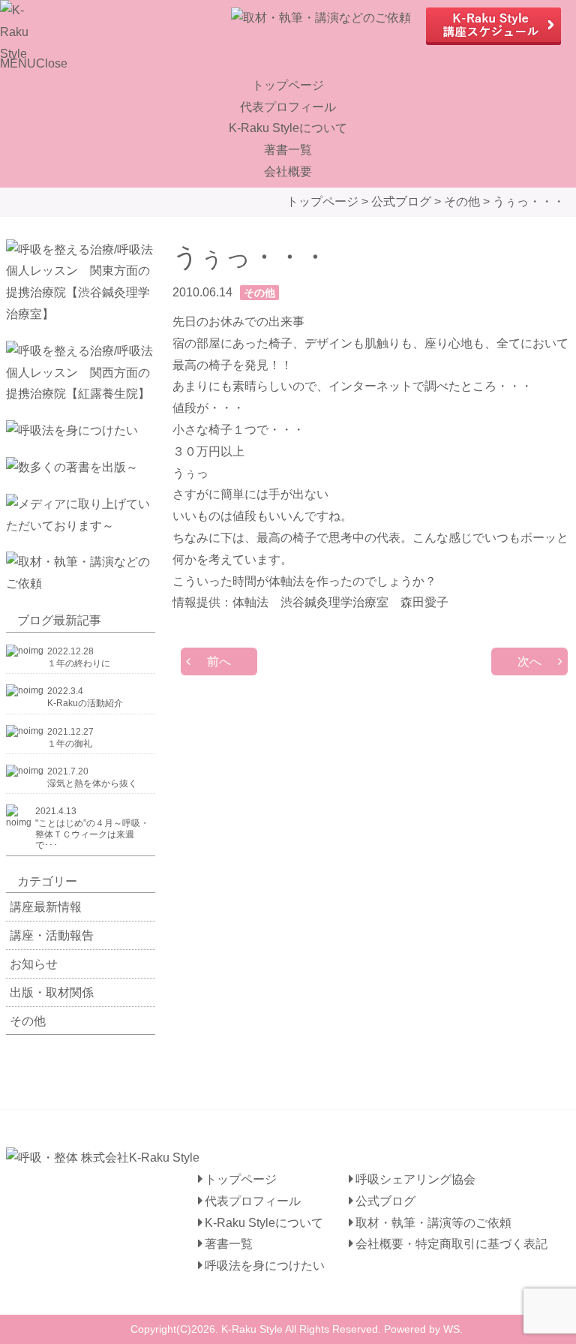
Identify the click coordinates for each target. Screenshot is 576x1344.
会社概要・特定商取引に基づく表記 (452, 1243)
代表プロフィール (288, 107)
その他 (28, 1021)
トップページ (288, 85)
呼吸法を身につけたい (265, 1265)
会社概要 (288, 171)
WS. (453, 1329)
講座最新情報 (46, 907)
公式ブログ (386, 1201)
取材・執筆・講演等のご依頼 (434, 1222)
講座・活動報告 (52, 935)
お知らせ (34, 964)
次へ (530, 661)
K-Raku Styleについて (288, 128)
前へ (219, 661)
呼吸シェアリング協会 (416, 1179)
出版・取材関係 (52, 992)
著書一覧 (288, 149)
